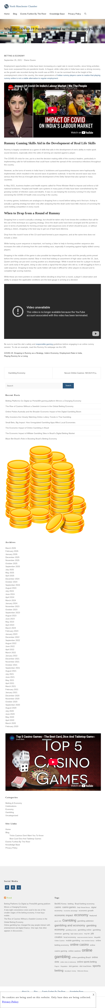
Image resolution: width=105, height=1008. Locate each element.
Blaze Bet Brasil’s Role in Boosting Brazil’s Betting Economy (31, 439)
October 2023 (11, 609)
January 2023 (11, 634)
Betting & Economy (14, 56)
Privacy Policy (74, 14)
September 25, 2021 (13, 60)
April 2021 (9, 683)
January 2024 (11, 603)
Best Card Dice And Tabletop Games (25, 839)
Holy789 (87, 934)
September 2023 (12, 612)
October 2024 (11, 582)
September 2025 (12, 566)
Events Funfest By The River (33, 14)
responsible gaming (44, 344)
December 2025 (12, 557)
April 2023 (9, 625)
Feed (9, 898)
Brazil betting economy (84, 904)
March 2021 (10, 686)
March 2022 (10, 652)
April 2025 (9, 576)
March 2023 (10, 628)
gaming (66, 934)
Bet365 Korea (60, 904)
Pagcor (57, 966)
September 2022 (12, 640)
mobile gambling (73, 940)
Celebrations (10, 806)
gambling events (71, 930)
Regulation (64, 966)
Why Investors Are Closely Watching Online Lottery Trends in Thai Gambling (38, 417)
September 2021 (12, 668)
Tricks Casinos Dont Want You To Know (26, 835)
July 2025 (9, 570)
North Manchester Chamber (23, 6)
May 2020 (9, 717)
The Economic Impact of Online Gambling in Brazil (27, 428)
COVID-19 (8, 353)
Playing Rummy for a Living (16, 356)
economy (81, 915)
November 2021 (12, 662)
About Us (25, 991)
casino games (69, 907)
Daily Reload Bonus (83, 907)
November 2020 (12, 699)
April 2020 (9, 720)
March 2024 (10, 600)
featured (93, 915)
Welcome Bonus (82, 971)
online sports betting (87, 962)
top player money (70, 971)
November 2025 (12, 560)
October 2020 (11, 702)
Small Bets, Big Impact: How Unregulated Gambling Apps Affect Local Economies (40, 422)
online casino (79, 944)
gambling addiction (85, 921)
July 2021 (9, 674)
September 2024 (12, 585)
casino (58, 907)
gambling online (84, 930)
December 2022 (12, 637)
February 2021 (11, 689)
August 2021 (10, 671)
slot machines (85, 966)
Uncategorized (11, 815)
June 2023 (10, 619)
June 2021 (10, 677)
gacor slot (58, 921)
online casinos (74, 951)
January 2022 (11, 656)
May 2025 (9, 573)
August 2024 (10, 588)
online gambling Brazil (81, 957)
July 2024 (9, 591)
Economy (9, 809)
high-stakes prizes (77, 934)
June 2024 (10, 594)
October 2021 (11, 665)
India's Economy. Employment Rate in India (63, 353)
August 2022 (10, 643)
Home (7, 14)
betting (71, 904)
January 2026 (11, 554)
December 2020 (12, 696)
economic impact (64, 915)
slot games (73, 966)
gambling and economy (70, 925)
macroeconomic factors (85, 937)
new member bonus (87, 940)
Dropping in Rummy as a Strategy (28, 353)
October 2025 (11, 563)
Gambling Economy (16, 373)
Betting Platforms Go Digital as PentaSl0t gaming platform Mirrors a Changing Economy (43, 401)
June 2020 (10, 714)
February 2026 (11, 551)
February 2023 (11, 631)
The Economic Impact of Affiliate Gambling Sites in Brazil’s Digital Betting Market (40, 433)
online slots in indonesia (68, 962)
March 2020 (10, 723)
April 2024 (9, 597)
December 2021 (12, 659)
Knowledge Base (57, 14)
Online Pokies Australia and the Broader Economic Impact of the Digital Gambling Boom (43, 412)
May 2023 (9, 622)
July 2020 (9, 711)
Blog (15, 14)
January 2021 (11, 692)
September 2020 (12, 705)
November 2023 (12, 606)
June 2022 (10, 646)
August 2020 (10, 708)
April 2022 (9, 649)
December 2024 (12, 579)
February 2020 (11, 726)
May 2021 (9, 680)
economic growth (86, 910)
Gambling (9, 812)
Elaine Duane (30, 60)
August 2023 (10, 615)
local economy (70, 937)
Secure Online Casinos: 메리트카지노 (80, 373)
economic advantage (71, 911)
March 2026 (10, 548)
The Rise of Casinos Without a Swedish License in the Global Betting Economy (39, 406)
